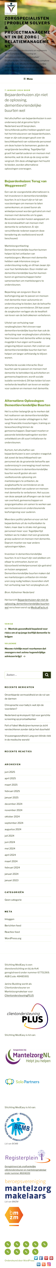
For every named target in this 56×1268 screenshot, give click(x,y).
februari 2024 (12, 867)
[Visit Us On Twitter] (35, 1259)
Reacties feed (12, 932)
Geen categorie (13, 899)
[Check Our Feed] (43, 1266)
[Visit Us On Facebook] (41, 1259)
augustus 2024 (13, 829)
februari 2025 (12, 791)
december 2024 (13, 804)
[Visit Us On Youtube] (51, 1259)
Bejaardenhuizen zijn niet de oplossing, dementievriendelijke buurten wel (27, 603)
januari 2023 (12, 880)
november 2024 (13, 810)
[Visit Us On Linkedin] (38, 1266)
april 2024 (10, 855)
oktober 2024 (12, 816)
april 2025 (10, 778)
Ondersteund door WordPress (19, 1260)
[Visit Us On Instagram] (48, 1266)
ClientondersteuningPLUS (19, 995)
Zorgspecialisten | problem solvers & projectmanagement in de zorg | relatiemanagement (27, 32)
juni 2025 (10, 772)
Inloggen (9, 919)
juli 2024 (9, 835)
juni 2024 (10, 842)
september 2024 (14, 823)
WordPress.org (13, 938)
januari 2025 (12, 797)
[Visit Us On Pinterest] (46, 1259)
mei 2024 (10, 848)
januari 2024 (12, 874)
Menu (30, 78)
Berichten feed (13, 925)
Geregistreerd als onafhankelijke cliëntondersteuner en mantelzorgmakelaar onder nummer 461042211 (25, 1169)
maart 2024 (11, 861)
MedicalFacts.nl (39, 607)
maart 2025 (11, 784)
